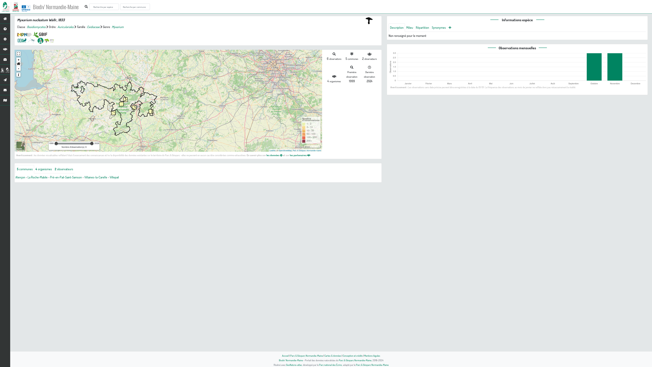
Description (397, 27)
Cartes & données (332, 355)
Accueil (285, 355)
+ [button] (19, 60)
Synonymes (439, 27)
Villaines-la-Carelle (95, 177)
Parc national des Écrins (330, 364)
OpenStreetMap (285, 150)
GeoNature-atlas (294, 364)
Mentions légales (372, 355)
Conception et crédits (353, 355)
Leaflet (272, 150)
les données (273, 155)
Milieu (409, 27)
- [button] (19, 68)
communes (25, 169)
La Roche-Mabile (38, 177)
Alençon (20, 177)
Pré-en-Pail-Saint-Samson (66, 177)
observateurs (64, 169)
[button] (18, 64)
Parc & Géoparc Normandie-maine (307, 150)
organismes (43, 169)
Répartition (422, 27)
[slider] (56, 143)
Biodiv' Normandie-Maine (56, 6)
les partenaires (298, 155)
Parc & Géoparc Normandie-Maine (306, 355)
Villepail (114, 177)
